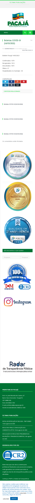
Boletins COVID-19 (27, 50)
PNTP (10, 479)
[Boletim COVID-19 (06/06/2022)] (17, 100)
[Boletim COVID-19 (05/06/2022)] (17, 115)
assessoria (23, 467)
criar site (14, 464)
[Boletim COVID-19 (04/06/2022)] (17, 130)
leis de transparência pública (20, 472)
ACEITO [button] (14, 498)
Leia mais (23, 493)
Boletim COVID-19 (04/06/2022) (13, 134)
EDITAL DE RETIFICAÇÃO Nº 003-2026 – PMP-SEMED (18, 4)
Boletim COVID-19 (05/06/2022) (13, 119)
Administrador (9, 48)
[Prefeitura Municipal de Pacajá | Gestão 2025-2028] (17, 19)
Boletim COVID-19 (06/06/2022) (13, 104)
